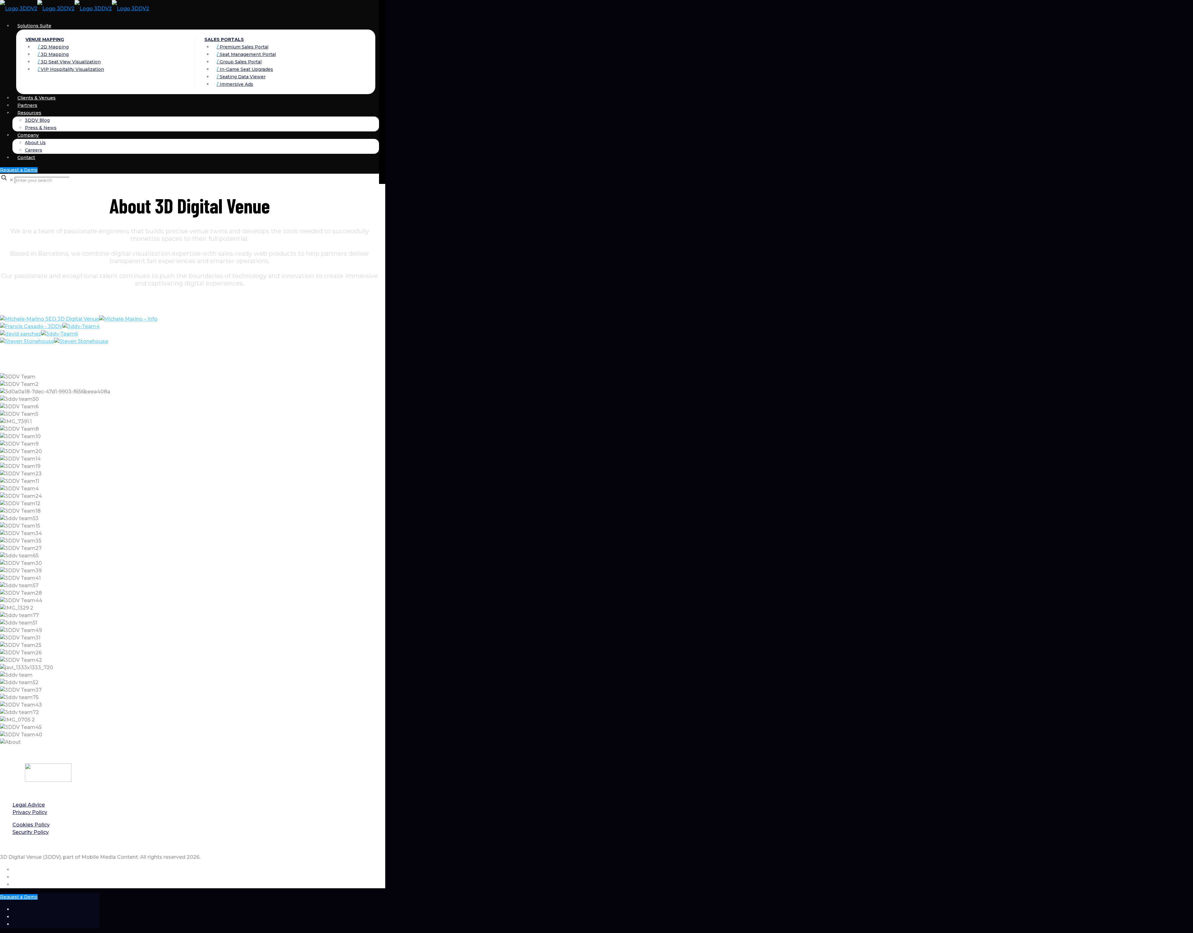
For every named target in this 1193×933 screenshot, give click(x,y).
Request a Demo (19, 170)
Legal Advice (28, 805)
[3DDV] (74, 8)
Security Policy (30, 832)
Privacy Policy (29, 812)
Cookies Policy (31, 825)
